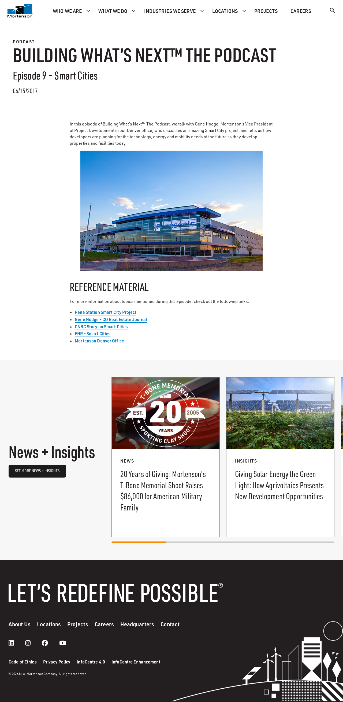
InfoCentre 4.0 (91, 662)
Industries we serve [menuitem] (170, 11)
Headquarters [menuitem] (137, 624)
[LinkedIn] (17, 643)
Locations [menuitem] (225, 11)
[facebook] (50, 643)
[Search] (332, 11)
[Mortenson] (20, 10)
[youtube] (62, 643)
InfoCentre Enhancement (136, 662)
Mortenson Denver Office (99, 341)
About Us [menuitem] (20, 624)
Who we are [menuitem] (67, 11)
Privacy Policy (56, 662)
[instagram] (33, 643)
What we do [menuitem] (112, 11)
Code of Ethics (23, 662)
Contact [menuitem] (170, 624)
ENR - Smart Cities (92, 333)
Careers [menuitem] (300, 11)
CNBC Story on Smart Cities (101, 326)
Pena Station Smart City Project (105, 312)
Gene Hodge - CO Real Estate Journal (111, 319)
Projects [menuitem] (266, 11)
